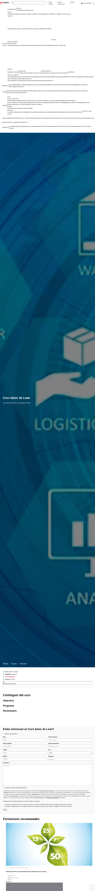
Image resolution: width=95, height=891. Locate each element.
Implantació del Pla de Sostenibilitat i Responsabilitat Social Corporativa (26, 871)
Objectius (5, 663)
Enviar (5, 809)
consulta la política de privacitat (31, 801)
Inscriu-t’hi (8, 881)
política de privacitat (21, 787)
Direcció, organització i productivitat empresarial (17, 867)
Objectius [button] (8, 700)
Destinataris (23, 663)
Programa (14, 663)
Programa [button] (8, 705)
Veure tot (53, 39)
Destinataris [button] (10, 710)
